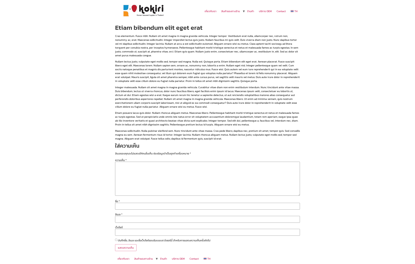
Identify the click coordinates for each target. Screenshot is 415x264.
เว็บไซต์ (119, 227)
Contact (281, 11)
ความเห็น (121, 160)
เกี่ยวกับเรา (210, 11)
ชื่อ (117, 201)
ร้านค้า (250, 11)
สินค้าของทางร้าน (230, 11)
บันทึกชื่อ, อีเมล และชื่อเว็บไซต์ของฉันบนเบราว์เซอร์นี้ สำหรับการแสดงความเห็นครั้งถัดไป (164, 240)
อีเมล (118, 214)
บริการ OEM (265, 11)
